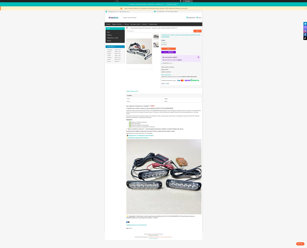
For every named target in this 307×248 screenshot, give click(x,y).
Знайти (197, 31)
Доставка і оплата (135, 24)
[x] (128, 222)
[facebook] (127, 222)
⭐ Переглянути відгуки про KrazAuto (137, 138)
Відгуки (109, 40)
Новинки (109, 35)
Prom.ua (161, 234)
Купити (168, 48)
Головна (108, 24)
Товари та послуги (117, 24)
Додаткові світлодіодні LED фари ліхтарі (141, 28)
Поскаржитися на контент (153, 237)
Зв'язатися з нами (172, 4)
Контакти (144, 24)
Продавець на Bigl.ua (153, 235)
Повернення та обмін (112, 38)
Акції (108, 32)
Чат (302, 243)
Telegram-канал (153, 24)
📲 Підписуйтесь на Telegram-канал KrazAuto (140, 135)
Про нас (127, 24)
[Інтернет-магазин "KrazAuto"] (114, 18)
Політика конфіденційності (166, 237)
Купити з (166, 52)
